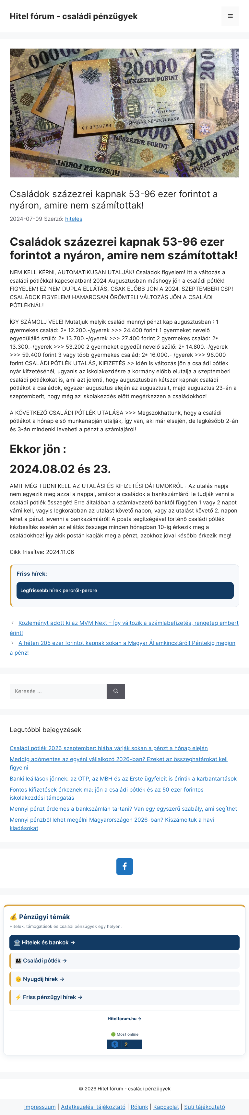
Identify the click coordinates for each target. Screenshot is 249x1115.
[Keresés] (116, 691)
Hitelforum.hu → (124, 1018)
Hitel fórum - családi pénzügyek (74, 16)
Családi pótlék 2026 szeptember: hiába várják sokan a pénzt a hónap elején (109, 748)
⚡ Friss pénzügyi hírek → (49, 997)
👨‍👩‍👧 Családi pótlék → (41, 960)
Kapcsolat (166, 1107)
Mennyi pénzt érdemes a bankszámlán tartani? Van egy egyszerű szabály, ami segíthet (123, 808)
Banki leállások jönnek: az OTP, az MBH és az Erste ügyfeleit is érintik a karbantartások (123, 778)
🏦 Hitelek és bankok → (44, 942)
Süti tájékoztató (204, 1107)
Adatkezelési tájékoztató (93, 1107)
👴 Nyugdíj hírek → (40, 979)
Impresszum (40, 1107)
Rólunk (139, 1107)
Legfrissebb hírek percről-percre (58, 590)
